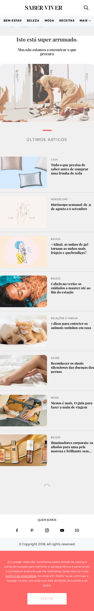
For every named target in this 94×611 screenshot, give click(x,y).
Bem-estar (13, 20)
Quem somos (47, 520)
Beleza (33, 20)
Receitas (66, 20)
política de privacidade (21, 576)
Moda (49, 20)
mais (83, 20)
